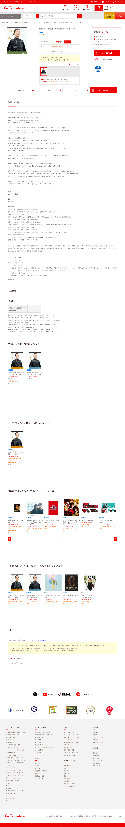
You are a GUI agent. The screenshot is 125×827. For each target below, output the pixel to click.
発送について (99, 36)
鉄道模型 (8, 788)
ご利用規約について (41, 752)
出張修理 (66, 771)
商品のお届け (39, 745)
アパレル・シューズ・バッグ (14, 775)
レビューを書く (74, 64)
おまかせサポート (69, 786)
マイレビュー (39, 778)
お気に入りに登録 (107, 59)
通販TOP (5, 22)
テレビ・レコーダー (12, 747)
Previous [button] (9, 539)
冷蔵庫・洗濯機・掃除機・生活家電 (16, 732)
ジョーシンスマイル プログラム (44, 747)
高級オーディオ (10, 752)
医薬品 (8, 796)
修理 (65, 768)
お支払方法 (38, 742)
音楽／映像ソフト (16, 22)
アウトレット (10, 801)
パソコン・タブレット (12, 755)
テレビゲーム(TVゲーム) (13, 780)
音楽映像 (106, 9)
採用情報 (95, 739)
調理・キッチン (10, 739)
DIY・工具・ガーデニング (13, 770)
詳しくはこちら (42, 640)
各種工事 (66, 781)
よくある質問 (39, 750)
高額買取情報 (97, 763)
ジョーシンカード (69, 732)
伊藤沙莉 (41, 34)
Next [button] (115, 539)
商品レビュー (68, 747)
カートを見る (99, 9)
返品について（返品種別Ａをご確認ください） (107, 40)
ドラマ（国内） (45, 22)
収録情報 (48, 90)
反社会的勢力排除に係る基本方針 (87, 816)
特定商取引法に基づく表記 (105, 816)
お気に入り (75, 10)
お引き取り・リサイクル (71, 752)
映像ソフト (27, 22)
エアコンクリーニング (70, 755)
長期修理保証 (68, 766)
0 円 (112, 7)
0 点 (110, 7)
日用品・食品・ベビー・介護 (14, 790)
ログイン (37, 763)
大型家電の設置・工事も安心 (43, 734)
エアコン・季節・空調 (12, 734)
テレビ (36, 22)
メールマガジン (86, 694)
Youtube (50, 694)
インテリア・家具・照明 (13, 745)
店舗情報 (107, 1)
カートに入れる (107, 53)
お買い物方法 (86, 10)
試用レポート (68, 745)
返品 (65, 776)
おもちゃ (8, 783)
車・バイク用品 (10, 768)
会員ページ (65, 10)
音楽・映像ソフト (11, 798)
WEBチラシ (96, 755)
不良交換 (66, 773)
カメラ (8, 765)
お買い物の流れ (39, 737)
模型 (7, 785)
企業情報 (96, 1)
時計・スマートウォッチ (13, 778)
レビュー (76, 90)
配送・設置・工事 (69, 750)
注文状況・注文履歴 (41, 771)
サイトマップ (117, 816)
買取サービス (118, 1)
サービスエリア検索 (69, 783)
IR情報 (95, 734)
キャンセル (67, 778)
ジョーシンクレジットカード (72, 734)
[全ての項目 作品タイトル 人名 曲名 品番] (31, 16)
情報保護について (98, 742)
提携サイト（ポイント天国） (72, 737)
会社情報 (95, 732)
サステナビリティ (98, 737)
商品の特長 (21, 90)
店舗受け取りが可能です (103, 44)
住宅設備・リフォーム (12, 737)
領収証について (39, 773)
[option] (17, 368)
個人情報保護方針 (58, 816)
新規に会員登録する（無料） (43, 732)
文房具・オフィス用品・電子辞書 (15, 760)
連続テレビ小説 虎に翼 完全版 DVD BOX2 (55, 79)
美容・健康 (9, 742)
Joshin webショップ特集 (71, 742)
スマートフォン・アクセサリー (15, 762)
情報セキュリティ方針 (71, 816)
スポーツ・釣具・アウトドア (14, 773)
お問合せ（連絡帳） (41, 776)
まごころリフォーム (98, 766)
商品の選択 (38, 739)
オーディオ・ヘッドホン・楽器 (15, 750)
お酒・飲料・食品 (11, 793)
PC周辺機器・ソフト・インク (14, 757)
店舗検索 (95, 753)
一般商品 (106, 7)
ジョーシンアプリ (98, 760)
